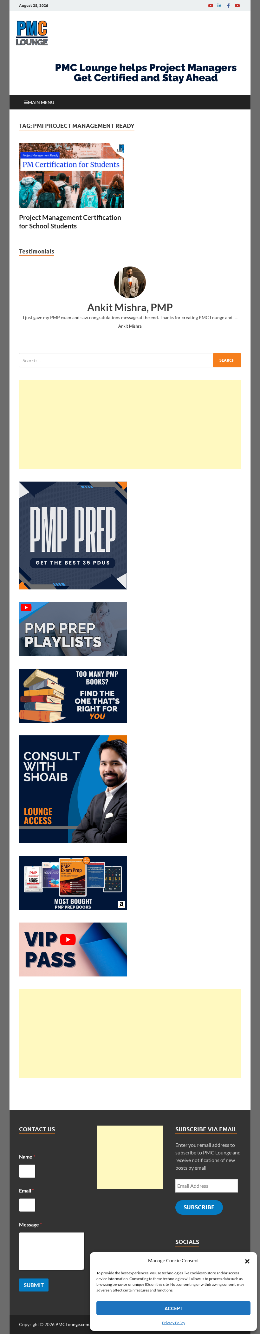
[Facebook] (228, 5)
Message (30, 1224)
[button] (247, 1260)
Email (26, 1190)
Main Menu (41, 102)
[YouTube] (210, 5)
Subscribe (199, 1207)
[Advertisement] (130, 424)
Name (27, 1156)
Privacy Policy (173, 1322)
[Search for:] (130, 360)
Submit (34, 1285)
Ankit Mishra (130, 326)
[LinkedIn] (219, 5)
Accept (174, 1308)
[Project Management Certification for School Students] (71, 175)
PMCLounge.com (72, 1324)
